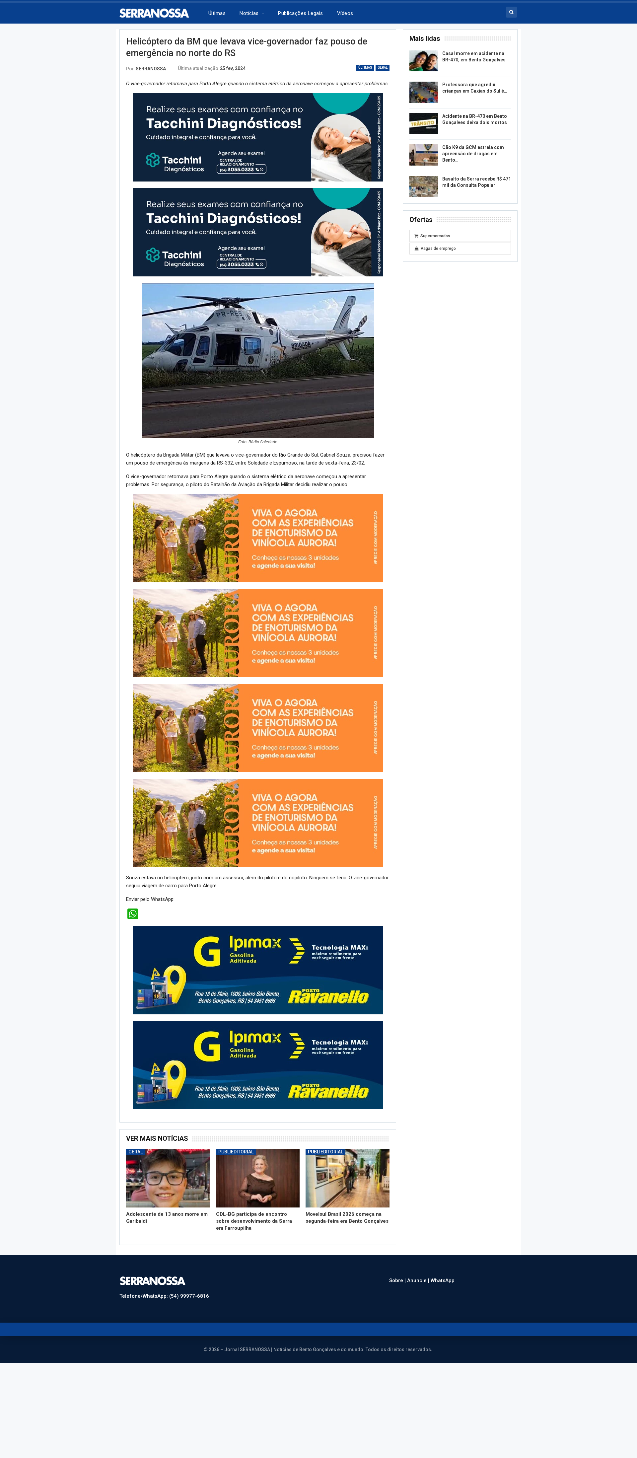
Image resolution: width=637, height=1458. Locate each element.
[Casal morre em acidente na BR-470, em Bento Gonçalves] (423, 61)
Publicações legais (300, 13)
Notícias (249, 13)
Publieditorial (235, 1138)
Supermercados (435, 236)
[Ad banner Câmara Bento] (258, 536)
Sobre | (398, 1267)
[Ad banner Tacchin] (258, 137)
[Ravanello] (258, 957)
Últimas (217, 13)
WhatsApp (443, 1267)
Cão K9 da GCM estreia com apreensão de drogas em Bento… (473, 154)
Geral (383, 67)
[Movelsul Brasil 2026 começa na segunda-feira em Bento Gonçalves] (347, 1164)
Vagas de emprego (438, 248)
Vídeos (345, 13)
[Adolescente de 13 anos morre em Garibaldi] (168, 1164)
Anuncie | (419, 1267)
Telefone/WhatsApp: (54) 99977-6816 (164, 1283)
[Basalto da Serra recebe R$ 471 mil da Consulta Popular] (423, 186)
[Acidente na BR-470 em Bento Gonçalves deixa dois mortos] (423, 123)
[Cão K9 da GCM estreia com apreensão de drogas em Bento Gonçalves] (423, 155)
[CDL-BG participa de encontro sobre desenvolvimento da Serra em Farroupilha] (258, 1164)
